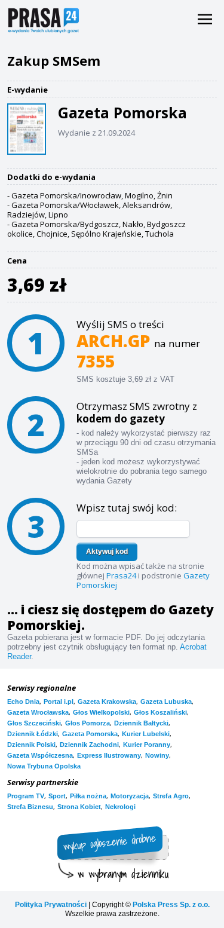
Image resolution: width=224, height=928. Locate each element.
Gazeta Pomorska (90, 733)
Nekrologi (120, 806)
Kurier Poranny (146, 744)
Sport (57, 796)
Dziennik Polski (31, 744)
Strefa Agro (171, 796)
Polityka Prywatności (51, 905)
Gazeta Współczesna (40, 755)
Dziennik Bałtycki (141, 723)
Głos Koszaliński (160, 712)
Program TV (25, 796)
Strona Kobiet (79, 806)
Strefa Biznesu (30, 806)
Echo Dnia (23, 701)
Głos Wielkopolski (101, 712)
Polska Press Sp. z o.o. (171, 905)
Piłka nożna (88, 796)
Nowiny (157, 755)
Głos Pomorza (87, 723)
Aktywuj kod (107, 551)
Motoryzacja (130, 796)
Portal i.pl (58, 701)
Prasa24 (121, 575)
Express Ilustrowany (109, 755)
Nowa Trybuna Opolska (44, 766)
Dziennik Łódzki (32, 733)
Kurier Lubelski (146, 733)
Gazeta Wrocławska (38, 712)
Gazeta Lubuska (166, 701)
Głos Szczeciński (34, 723)
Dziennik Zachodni (89, 744)
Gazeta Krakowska (107, 701)
